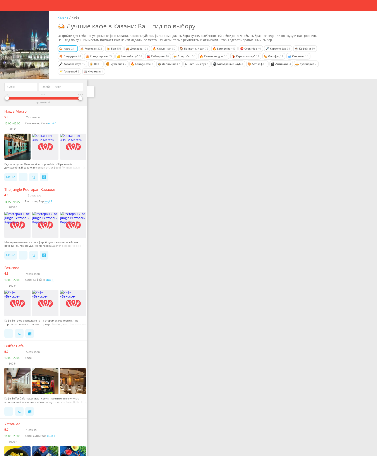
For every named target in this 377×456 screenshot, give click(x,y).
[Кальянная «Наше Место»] (18, 147)
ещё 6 (52, 123)
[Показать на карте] (33, 177)
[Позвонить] (23, 177)
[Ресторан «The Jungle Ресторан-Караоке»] (18, 225)
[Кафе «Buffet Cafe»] (18, 381)
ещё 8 (48, 201)
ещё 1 (49, 280)
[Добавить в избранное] (44, 177)
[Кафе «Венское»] (18, 303)
